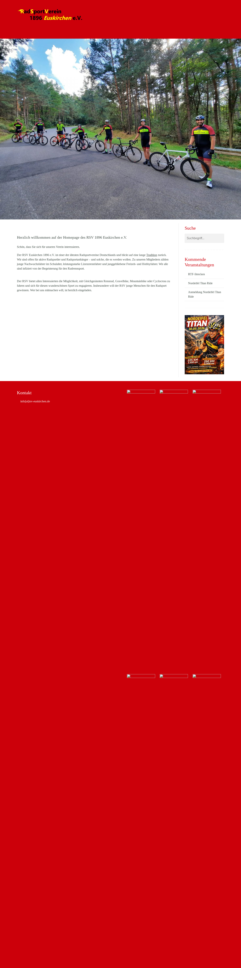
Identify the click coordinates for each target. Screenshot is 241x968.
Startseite (28, 33)
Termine (126, 33)
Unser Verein (60, 33)
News (42, 33)
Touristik (79, 33)
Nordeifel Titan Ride (103, 33)
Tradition (151, 255)
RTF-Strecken (196, 274)
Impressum (143, 33)
